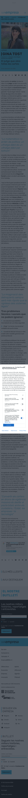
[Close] (24, 367)
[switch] (22, 399)
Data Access (14, 430)
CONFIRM (8, 425)
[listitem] (14, 395)
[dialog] (14, 399)
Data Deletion (5, 430)
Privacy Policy (22, 430)
